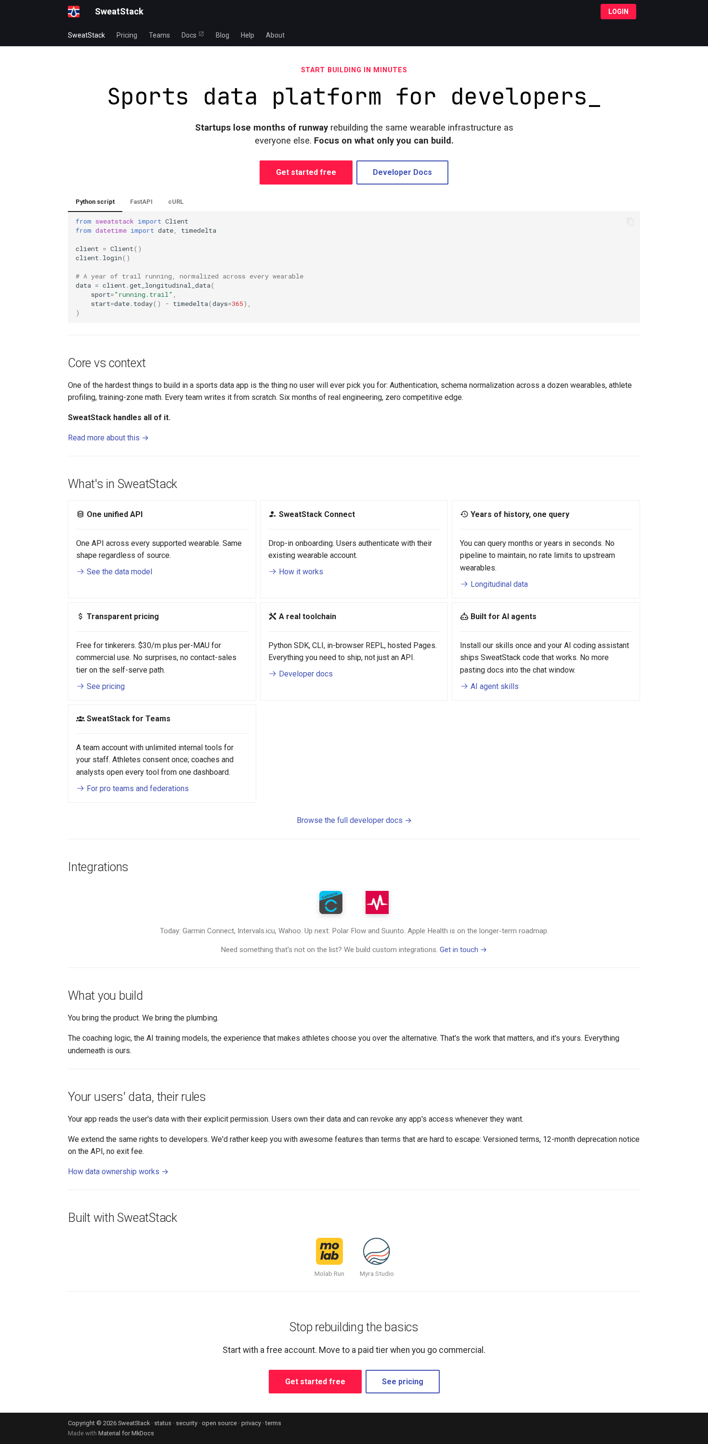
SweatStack (86, 35)
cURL (176, 201)
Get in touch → (463, 949)
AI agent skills (494, 686)
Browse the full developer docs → (354, 820)
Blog (222, 35)
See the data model (118, 571)
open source (219, 1423)
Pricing (127, 35)
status (162, 1423)
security (186, 1423)
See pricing (105, 686)
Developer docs (305, 673)
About (275, 35)
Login (618, 11)
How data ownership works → (118, 1171)
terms (273, 1423)
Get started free (306, 172)
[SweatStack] (73, 11)
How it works (300, 571)
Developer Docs (402, 172)
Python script (95, 201)
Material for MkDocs (126, 1433)
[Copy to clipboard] (630, 221)
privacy (251, 1423)
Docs (189, 35)
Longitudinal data (498, 584)
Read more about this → (108, 437)
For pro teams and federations (137, 788)
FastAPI (141, 201)
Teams (159, 35)
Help (247, 35)
